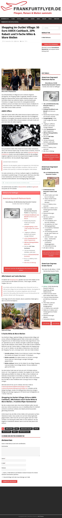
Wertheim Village (24, 431)
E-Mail (3, 463)
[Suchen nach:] (51, 28)
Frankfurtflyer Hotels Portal (9, 22)
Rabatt (15, 431)
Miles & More (6, 431)
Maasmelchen (22, 187)
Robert (17, 41)
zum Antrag (46, 323)
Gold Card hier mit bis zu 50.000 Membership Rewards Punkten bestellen (51, 253)
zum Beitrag (56, 323)
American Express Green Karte (49, 264)
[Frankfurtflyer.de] (31, 14)
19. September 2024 (8, 41)
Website (4, 468)
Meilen (44, 18)
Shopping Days (14, 279)
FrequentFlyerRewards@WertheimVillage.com (14, 386)
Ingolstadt (35, 187)
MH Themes (41, 516)
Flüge (13, 18)
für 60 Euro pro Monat (31, 216)
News (38, 18)
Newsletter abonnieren (51, 44)
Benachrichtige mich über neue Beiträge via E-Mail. (17, 477)
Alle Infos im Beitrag (30, 262)
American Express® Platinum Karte (17, 198)
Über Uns (56, 18)
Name (3, 458)
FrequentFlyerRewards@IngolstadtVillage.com (15, 388)
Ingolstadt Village (26, 428)
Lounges (25, 18)
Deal (23, 41)
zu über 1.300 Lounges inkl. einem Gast (31, 228)
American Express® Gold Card (50, 168)
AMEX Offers (9, 428)
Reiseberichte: (5, 18)
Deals (50, 18)
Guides (32, 18)
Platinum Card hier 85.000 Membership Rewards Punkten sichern (21, 269)
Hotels (19, 18)
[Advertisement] (21, 55)
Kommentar (5, 446)
